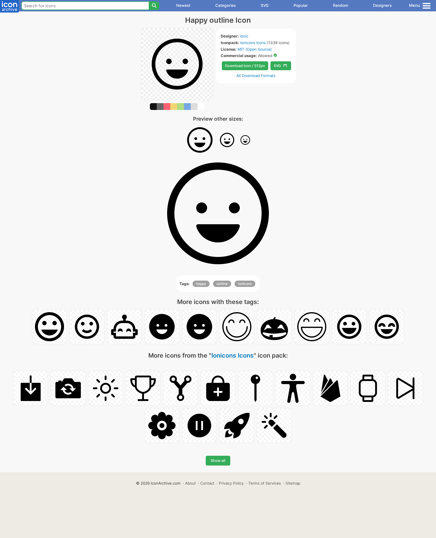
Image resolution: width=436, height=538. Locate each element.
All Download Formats (255, 75)
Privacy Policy (231, 483)
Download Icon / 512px (245, 65)
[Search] (154, 5)
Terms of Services (264, 483)
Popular (301, 5)
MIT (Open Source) (255, 49)
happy (201, 283)
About (190, 483)
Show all (218, 460)
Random (340, 5)
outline (222, 283)
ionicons (245, 283)
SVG (265, 5)
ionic (244, 36)
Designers (382, 5)
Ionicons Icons (253, 42)
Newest (183, 5)
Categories (225, 5)
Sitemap (292, 483)
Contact (207, 483)
